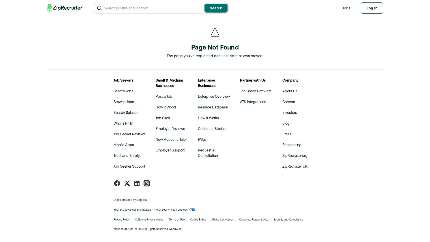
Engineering (291, 145)
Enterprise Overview (214, 96)
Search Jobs (123, 91)
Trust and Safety (127, 155)
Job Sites (163, 118)
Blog (286, 123)
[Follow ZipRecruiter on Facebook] (117, 183)
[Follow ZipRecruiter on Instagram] (147, 183)
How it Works (166, 107)
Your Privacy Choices (175, 209)
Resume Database (213, 107)
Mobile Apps (124, 145)
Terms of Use (177, 219)
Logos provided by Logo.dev (130, 199)
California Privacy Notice (149, 219)
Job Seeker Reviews (130, 134)
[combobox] (153, 8)
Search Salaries (126, 112)
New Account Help (171, 139)
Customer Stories (212, 129)
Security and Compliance (288, 219)
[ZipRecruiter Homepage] (65, 8)
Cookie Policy (198, 219)
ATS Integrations (253, 102)
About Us (289, 91)
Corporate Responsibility (253, 219)
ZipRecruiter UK (294, 166)
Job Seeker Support (129, 166)
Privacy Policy (122, 219)
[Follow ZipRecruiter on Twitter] (127, 183)
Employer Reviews (170, 129)
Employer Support (170, 150)
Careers (288, 102)
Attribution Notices (222, 219)
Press (286, 134)
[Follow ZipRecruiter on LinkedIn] (137, 183)
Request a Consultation (208, 153)
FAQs (202, 139)
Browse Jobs (124, 102)
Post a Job (164, 96)
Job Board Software (256, 91)
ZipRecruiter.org (294, 155)
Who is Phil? (123, 123)
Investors (289, 112)
